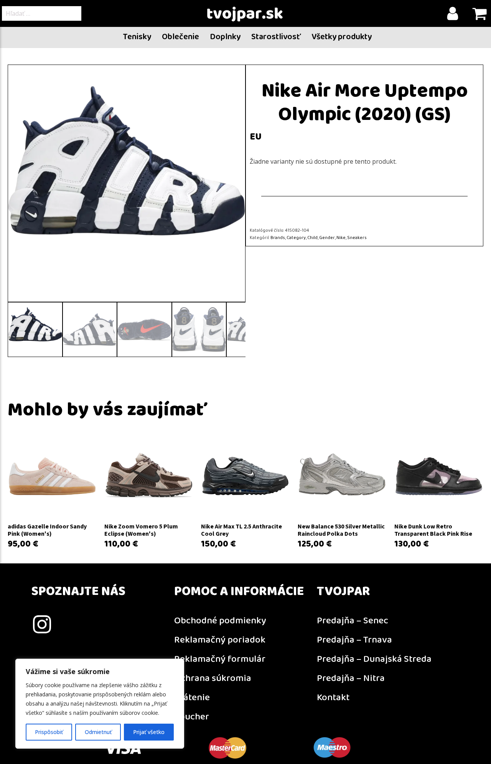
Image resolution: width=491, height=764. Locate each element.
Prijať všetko (149, 732)
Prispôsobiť (49, 732)
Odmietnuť (98, 732)
